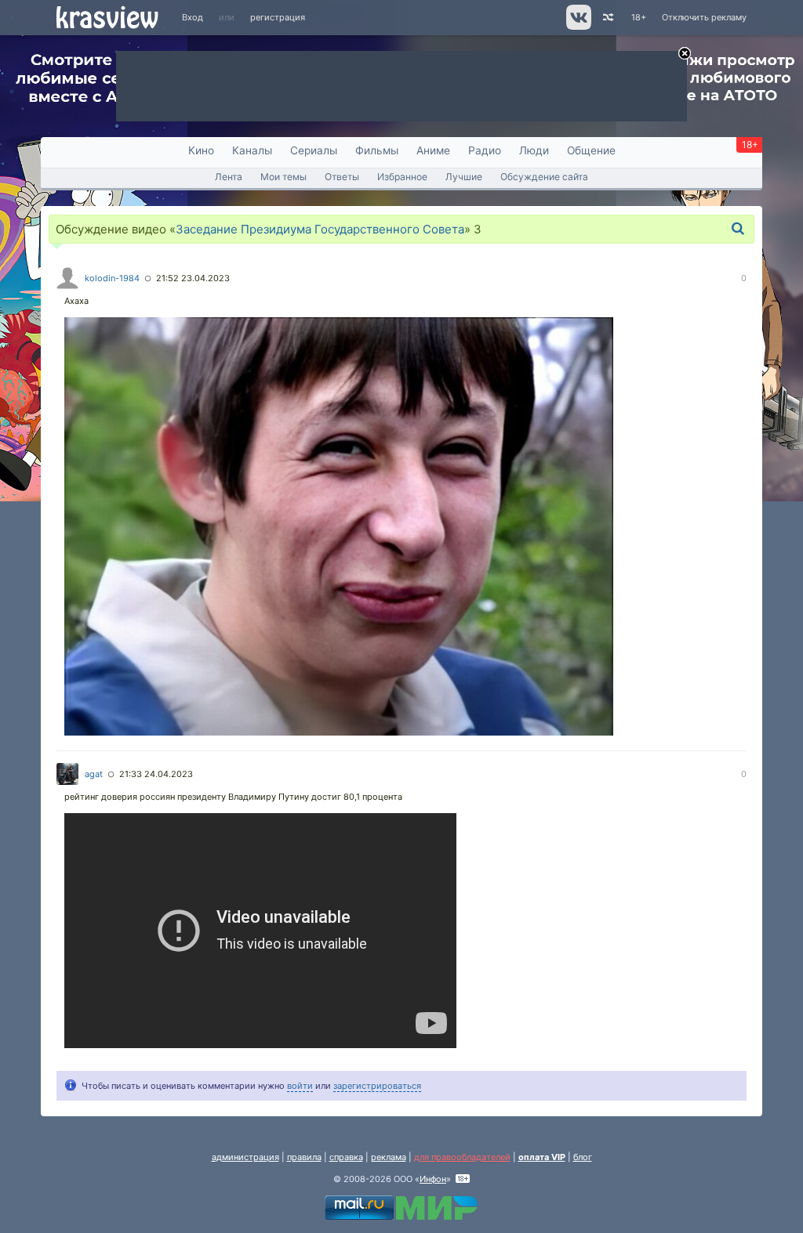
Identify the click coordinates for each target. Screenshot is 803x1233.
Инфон (433, 1178)
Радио (484, 150)
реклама (388, 1157)
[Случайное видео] (607, 17)
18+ (638, 17)
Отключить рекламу (704, 17)
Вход (192, 17)
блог (582, 1157)
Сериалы (313, 150)
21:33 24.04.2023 (156, 773)
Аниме (433, 150)
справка (346, 1157)
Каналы (252, 150)
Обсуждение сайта (544, 177)
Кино (201, 150)
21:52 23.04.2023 (193, 278)
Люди (534, 150)
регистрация (277, 17)
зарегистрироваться (377, 1085)
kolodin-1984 (112, 278)
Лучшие (463, 177)
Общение (591, 150)
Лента (228, 177)
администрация (245, 1157)
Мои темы (283, 177)
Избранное (402, 177)
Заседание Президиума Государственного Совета (320, 229)
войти (300, 1085)
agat (94, 773)
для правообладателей (462, 1157)
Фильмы (376, 150)
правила (304, 1157)
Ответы (342, 177)
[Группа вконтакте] (577, 26)
